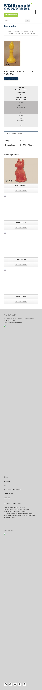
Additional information (14, 133)
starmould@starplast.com (15, 322)
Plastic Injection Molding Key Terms (14, 507)
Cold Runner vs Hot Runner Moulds (14, 511)
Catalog (7, 498)
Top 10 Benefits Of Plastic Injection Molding (17, 509)
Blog (6, 477)
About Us (7, 481)
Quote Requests (11, 15)
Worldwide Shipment (12, 489)
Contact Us (8, 494)
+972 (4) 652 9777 (11, 320)
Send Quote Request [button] (21, 190)
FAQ (5, 485)
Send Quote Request (11, 79)
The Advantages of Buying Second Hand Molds (18, 513)
